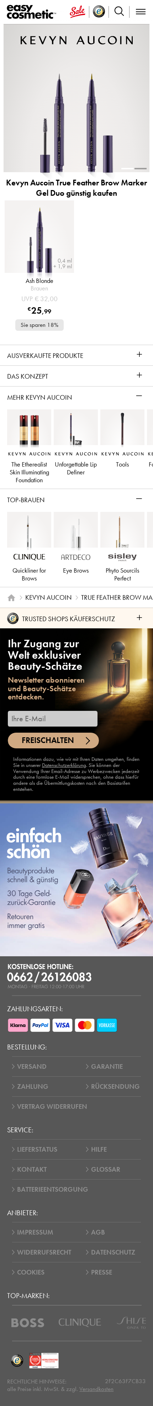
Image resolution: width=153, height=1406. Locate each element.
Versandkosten (96, 1389)
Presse (101, 1272)
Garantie (107, 1066)
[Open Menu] (33, 12)
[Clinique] (79, 1322)
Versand (32, 1066)
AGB (98, 1232)
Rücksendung (115, 1086)
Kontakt (32, 1169)
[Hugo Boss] (27, 1322)
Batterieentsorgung (52, 1189)
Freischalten (48, 740)
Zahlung (32, 1086)
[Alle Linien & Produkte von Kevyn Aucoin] (77, 40)
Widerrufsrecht (44, 1252)
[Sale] (77, 12)
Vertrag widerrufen (52, 1106)
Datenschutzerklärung (64, 765)
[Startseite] (11, 597)
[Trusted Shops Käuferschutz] (17, 1361)
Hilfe (99, 1149)
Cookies (30, 1272)
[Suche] (119, 12)
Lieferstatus (37, 1149)
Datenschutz (113, 1252)
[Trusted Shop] (99, 12)
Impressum (35, 1232)
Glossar (105, 1169)
